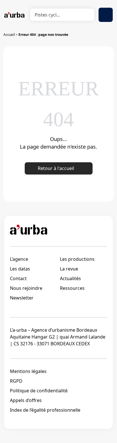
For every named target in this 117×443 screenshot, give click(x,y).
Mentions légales (28, 371)
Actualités (70, 278)
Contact (18, 278)
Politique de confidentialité (39, 390)
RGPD (16, 381)
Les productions (77, 259)
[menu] (106, 15)
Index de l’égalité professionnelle (45, 410)
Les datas (20, 269)
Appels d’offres (26, 400)
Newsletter (22, 298)
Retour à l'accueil (56, 168)
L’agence (19, 259)
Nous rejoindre (26, 288)
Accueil (9, 34)
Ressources (72, 288)
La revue (69, 269)
